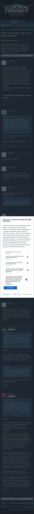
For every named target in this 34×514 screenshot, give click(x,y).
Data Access (16, 294)
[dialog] (17, 257)
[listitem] (17, 252)
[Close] (30, 220)
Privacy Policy (27, 294)
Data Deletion (7, 294)
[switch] (27, 257)
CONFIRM (10, 288)
